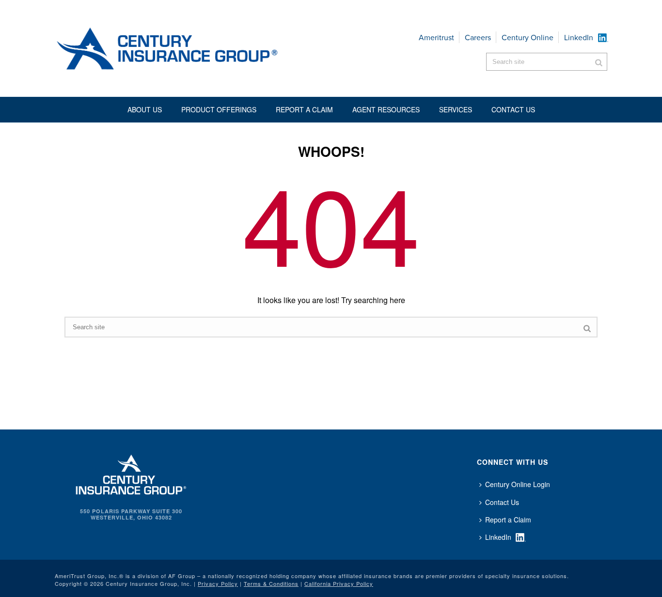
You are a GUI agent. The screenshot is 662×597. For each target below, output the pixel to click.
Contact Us (502, 502)
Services (455, 109)
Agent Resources (386, 109)
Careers (478, 37)
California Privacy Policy (338, 583)
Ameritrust (436, 37)
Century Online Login (517, 484)
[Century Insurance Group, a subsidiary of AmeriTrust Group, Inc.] (131, 473)
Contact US (513, 109)
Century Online (527, 37)
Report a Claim (304, 109)
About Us (144, 109)
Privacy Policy (218, 583)
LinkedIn (578, 37)
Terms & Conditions (271, 583)
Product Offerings (218, 109)
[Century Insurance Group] (196, 48)
